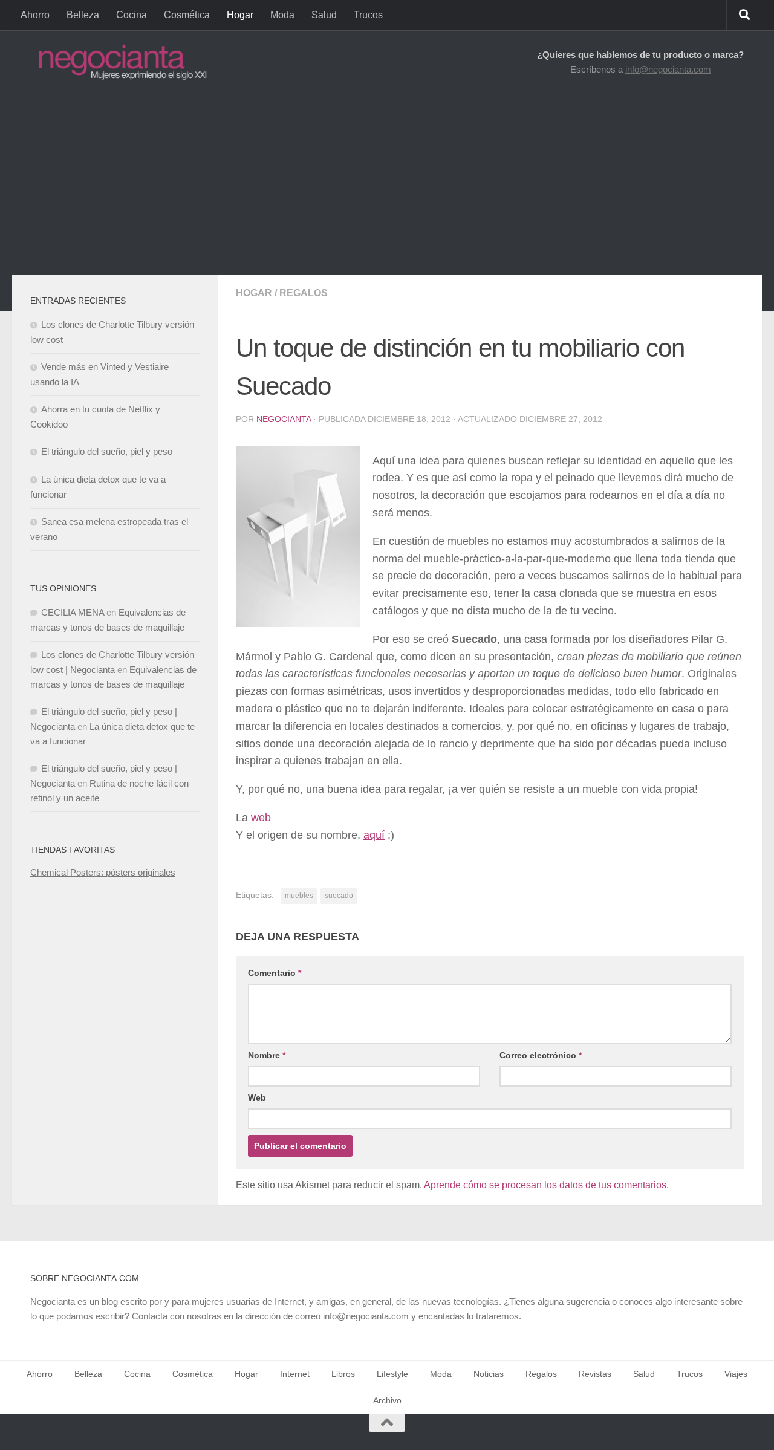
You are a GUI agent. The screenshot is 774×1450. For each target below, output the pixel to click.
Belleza (83, 15)
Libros (343, 1374)
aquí (374, 835)
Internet (295, 1374)
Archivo (387, 1400)
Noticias (488, 1374)
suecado (339, 895)
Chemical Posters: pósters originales (102, 872)
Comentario (274, 973)
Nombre (266, 1055)
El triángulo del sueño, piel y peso (106, 451)
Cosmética (187, 15)
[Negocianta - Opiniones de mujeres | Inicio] (119, 62)
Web (257, 1097)
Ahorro (35, 15)
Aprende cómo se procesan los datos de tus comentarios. (546, 1185)
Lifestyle (392, 1374)
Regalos (303, 293)
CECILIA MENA (72, 612)
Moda (282, 15)
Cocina (131, 15)
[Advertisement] (387, 184)
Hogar (240, 15)
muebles (299, 895)
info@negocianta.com (668, 69)
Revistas (595, 1374)
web (261, 817)
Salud (324, 15)
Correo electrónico (540, 1055)
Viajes (735, 1374)
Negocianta (283, 419)
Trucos (368, 15)
